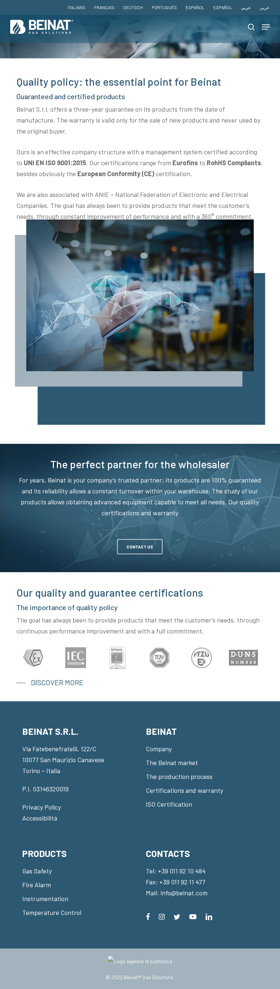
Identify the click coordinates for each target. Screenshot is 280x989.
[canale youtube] (193, 916)
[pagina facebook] (148, 916)
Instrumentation (45, 899)
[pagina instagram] (162, 916)
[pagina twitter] (177, 916)
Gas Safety (37, 871)
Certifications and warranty (184, 790)
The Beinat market (172, 763)
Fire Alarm (36, 885)
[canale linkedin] (209, 916)
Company (159, 749)
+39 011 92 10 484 (182, 871)
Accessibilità (39, 818)
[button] (266, 27)
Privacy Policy (41, 807)
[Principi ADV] (140, 964)
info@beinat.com (183, 893)
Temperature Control (51, 912)
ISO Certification (169, 804)
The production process (179, 776)
